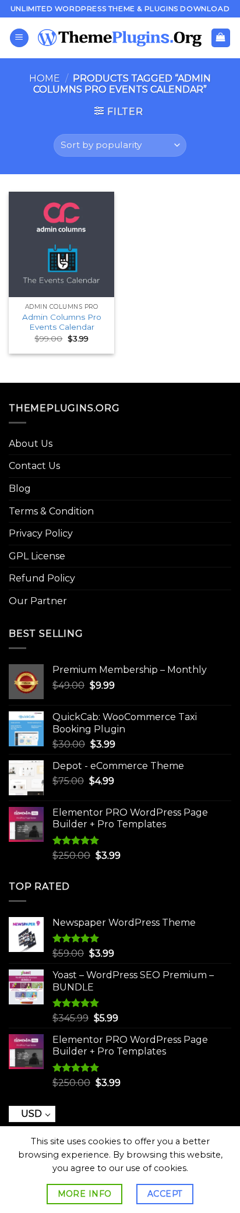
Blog (20, 488)
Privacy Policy (41, 533)
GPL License (37, 556)
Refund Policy (42, 578)
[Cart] (221, 38)
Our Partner (38, 600)
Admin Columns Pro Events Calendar (61, 322)
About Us (30, 443)
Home (44, 78)
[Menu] (19, 38)
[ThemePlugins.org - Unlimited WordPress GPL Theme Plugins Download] (120, 38)
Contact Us (34, 465)
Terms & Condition (51, 511)
